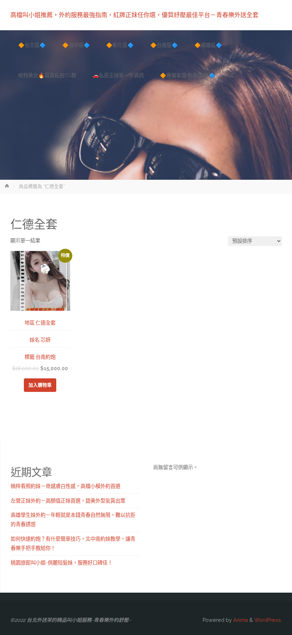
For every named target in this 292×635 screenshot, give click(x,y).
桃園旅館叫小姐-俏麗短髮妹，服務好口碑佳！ (62, 563)
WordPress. (268, 620)
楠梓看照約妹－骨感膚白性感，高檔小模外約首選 (65, 486)
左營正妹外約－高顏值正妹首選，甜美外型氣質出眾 (68, 501)
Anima (240, 620)
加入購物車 (40, 385)
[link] (231, 76)
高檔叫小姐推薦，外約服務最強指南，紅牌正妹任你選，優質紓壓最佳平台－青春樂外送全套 (134, 15)
